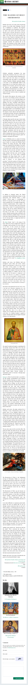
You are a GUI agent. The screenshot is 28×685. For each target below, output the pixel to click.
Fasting (4, 377)
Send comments (18, 678)
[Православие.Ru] (11, 1)
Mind (6, 222)
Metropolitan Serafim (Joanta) (18, 21)
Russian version (17, 563)
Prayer (4, 139)
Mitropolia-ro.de (21, 566)
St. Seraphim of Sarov (20, 258)
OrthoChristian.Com (11, 647)
